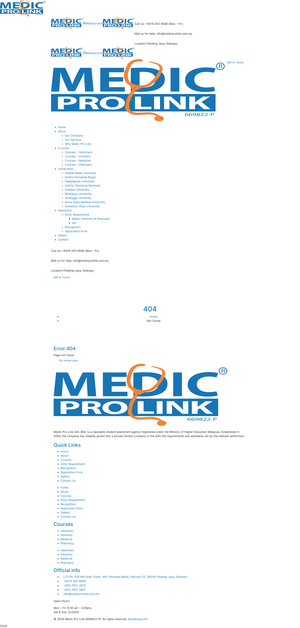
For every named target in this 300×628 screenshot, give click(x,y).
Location (140, 43)
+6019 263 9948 (75, 581)
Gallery (65, 476)
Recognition (68, 468)
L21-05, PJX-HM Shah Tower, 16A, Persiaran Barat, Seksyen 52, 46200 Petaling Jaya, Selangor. (126, 576)
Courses (66, 459)
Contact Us (68, 480)
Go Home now (68, 360)
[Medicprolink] (67, 23)
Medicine (66, 539)
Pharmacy (67, 543)
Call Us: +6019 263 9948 (151, 23)
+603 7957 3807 (75, 589)
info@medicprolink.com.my (81, 594)
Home (153, 316)
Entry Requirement (73, 464)
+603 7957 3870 (75, 585)
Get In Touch (61, 277)
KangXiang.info (138, 619)
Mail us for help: (145, 33)
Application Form (72, 472)
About (65, 455)
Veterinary (67, 531)
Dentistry (67, 535)
